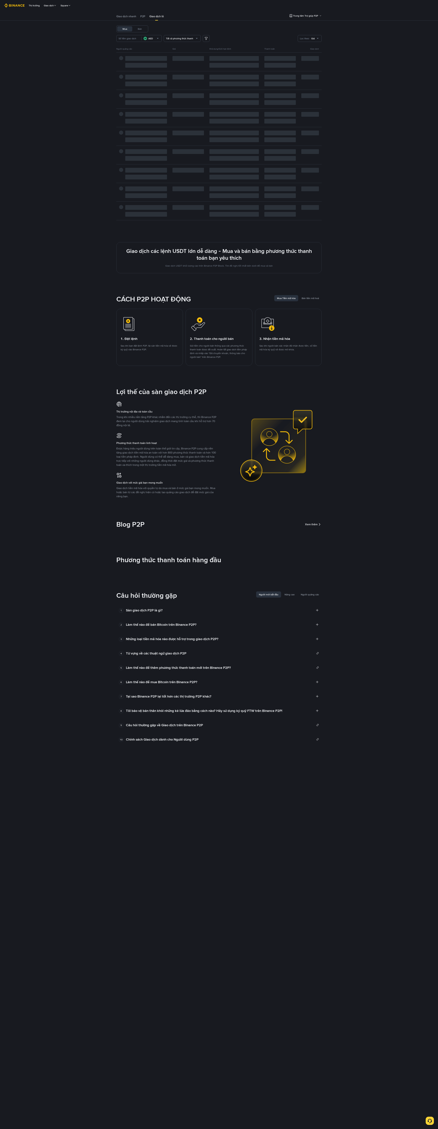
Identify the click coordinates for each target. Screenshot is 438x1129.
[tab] (126, 16)
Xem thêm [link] (311, 524)
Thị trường (34, 5)
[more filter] (206, 38)
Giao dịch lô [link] (156, 16)
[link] (222, 653)
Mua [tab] (125, 28)
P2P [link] (142, 16)
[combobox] (151, 38)
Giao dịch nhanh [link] (126, 16)
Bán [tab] (140, 28)
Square (64, 5)
